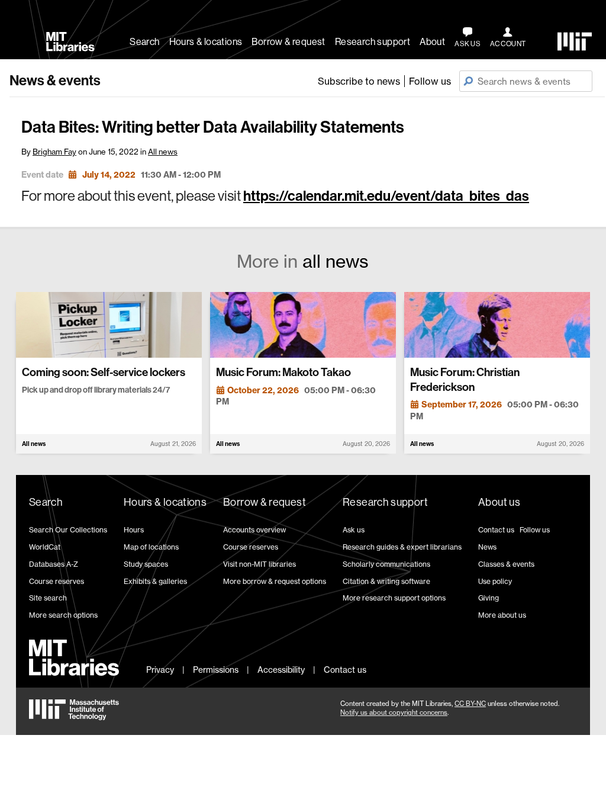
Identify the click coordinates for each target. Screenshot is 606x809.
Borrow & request (288, 41)
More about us (502, 615)
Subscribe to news (359, 81)
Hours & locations (206, 41)
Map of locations (151, 546)
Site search (48, 597)
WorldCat (44, 546)
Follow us (430, 81)
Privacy (160, 669)
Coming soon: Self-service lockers (103, 372)
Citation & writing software (386, 581)
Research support (372, 41)
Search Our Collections (68, 529)
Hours (134, 529)
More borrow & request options (274, 581)
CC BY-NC (470, 703)
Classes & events (506, 564)
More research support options (394, 597)
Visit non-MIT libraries (259, 564)
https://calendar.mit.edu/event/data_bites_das (386, 196)
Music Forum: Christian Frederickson (465, 379)
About (432, 41)
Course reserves (56, 581)
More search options (63, 615)
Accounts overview (254, 529)
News (487, 546)
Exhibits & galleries (155, 581)
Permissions (215, 669)
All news (163, 151)
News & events (55, 80)
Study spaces (146, 564)
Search (144, 41)
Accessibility (281, 669)
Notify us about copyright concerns (393, 712)
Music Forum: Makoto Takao (283, 372)
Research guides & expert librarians (402, 546)
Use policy (495, 581)
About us (499, 502)
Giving (488, 597)
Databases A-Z (53, 564)
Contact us (496, 529)
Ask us (354, 529)
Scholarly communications (386, 564)
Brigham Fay (54, 151)
